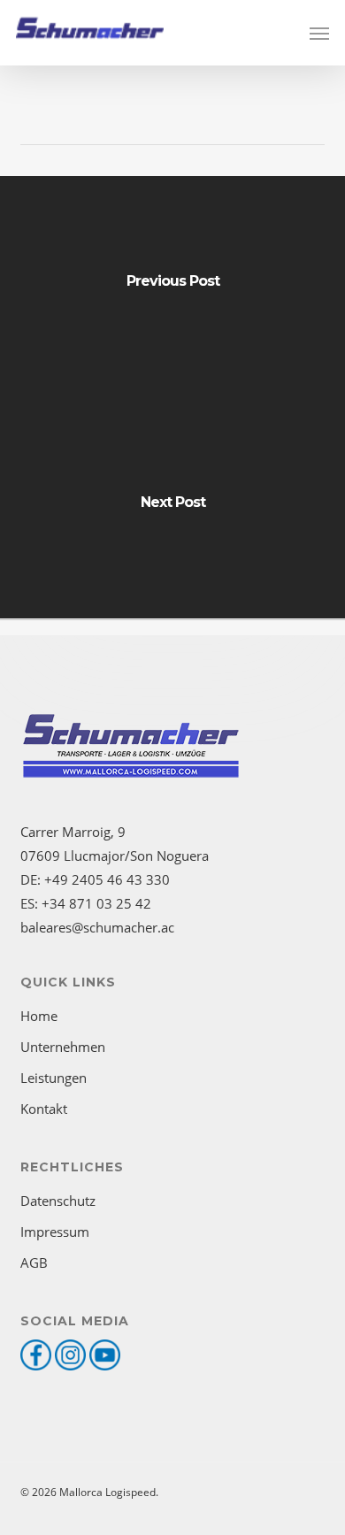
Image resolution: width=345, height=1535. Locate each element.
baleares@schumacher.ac (97, 927)
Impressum (54, 1231)
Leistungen (53, 1077)
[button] (319, 33)
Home (39, 1016)
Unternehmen (62, 1046)
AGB (34, 1262)
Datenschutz (58, 1200)
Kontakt (43, 1108)
